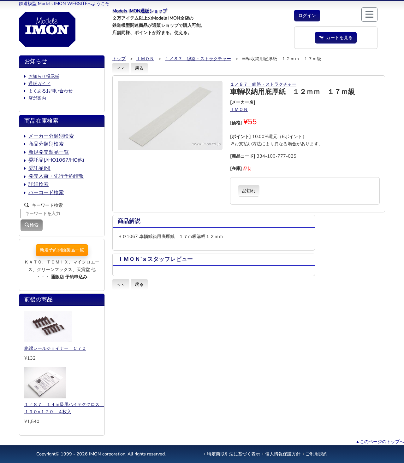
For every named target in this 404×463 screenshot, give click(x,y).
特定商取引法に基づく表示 (233, 454)
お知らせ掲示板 (43, 76)
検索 (34, 225)
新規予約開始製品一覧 (62, 250)
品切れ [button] (248, 191)
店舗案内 (37, 98)
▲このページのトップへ (379, 441)
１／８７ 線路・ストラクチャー (198, 58)
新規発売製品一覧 (48, 152)
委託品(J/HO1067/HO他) (56, 160)
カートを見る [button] (338, 37)
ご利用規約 (317, 454)
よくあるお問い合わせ (50, 91)
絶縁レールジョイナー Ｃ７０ (55, 348)
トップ (119, 58)
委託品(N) (39, 168)
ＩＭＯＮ (145, 58)
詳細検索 (38, 184)
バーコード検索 (46, 192)
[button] (307, 15)
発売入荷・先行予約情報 (56, 176)
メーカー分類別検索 (51, 136)
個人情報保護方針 (282, 454)
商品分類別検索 (46, 144)
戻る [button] (139, 68)
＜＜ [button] (120, 68)
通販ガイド (39, 83)
